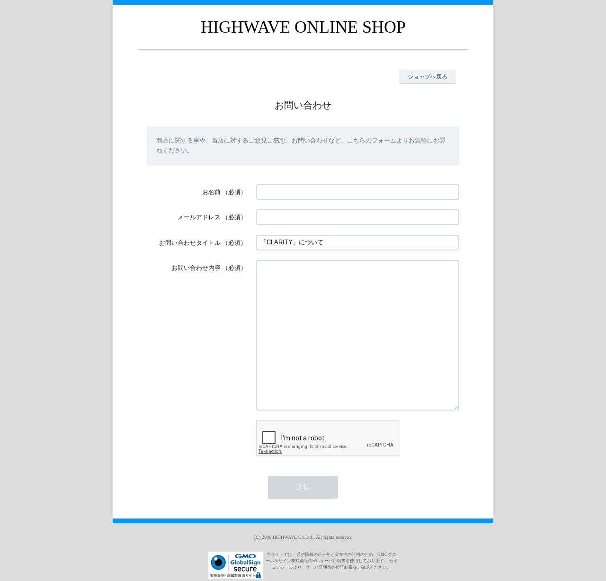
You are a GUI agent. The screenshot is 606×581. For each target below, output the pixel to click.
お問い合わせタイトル (190, 242)
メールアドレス (199, 217)
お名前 (211, 192)
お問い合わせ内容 (196, 267)
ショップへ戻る (427, 76)
